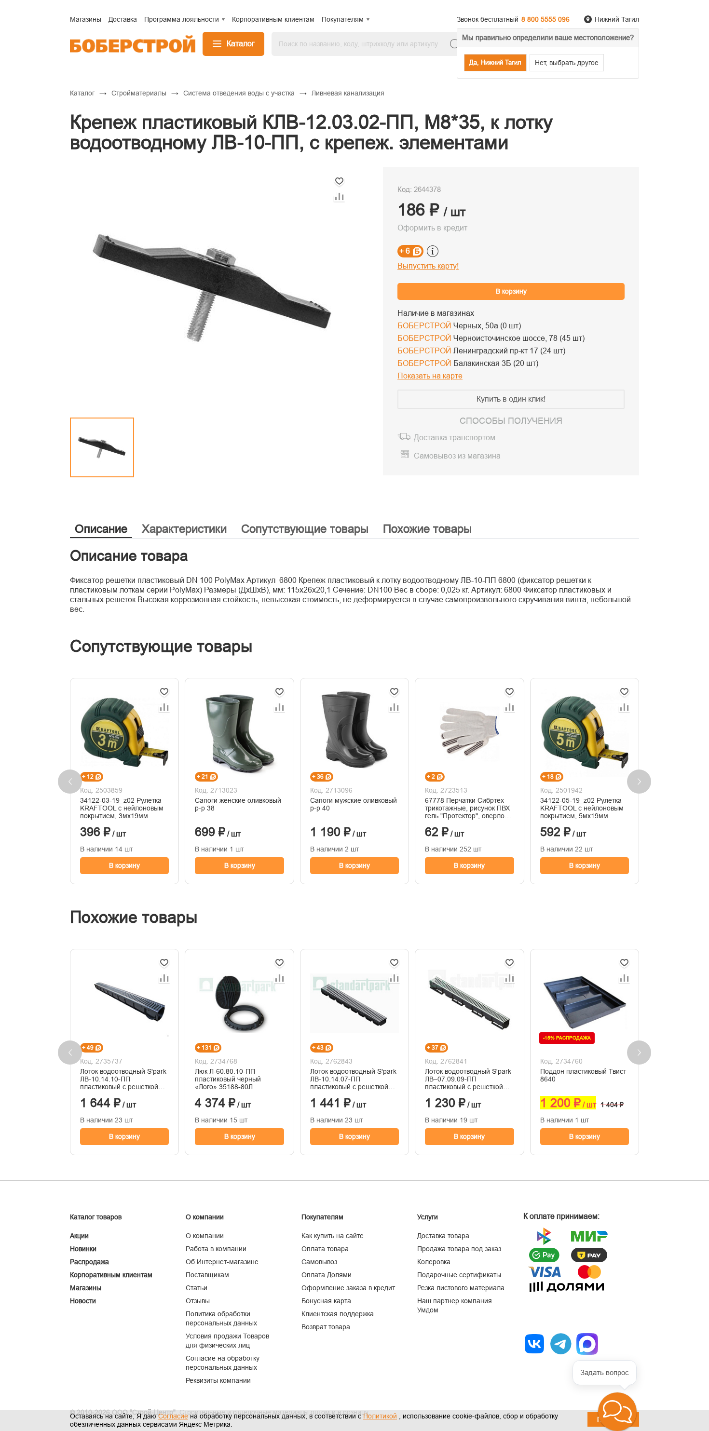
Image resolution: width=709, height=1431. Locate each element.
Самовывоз (319, 1262)
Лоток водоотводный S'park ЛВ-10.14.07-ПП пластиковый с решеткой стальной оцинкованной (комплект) (353, 1079)
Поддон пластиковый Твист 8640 (583, 1075)
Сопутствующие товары (304, 528)
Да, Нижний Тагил (495, 62)
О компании (205, 1236)
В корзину (511, 291)
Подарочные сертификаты (459, 1275)
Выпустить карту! (428, 266)
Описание (101, 528)
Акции (79, 1236)
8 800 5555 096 (545, 19)
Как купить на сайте (332, 1236)
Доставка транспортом (454, 437)
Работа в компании (216, 1249)
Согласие (173, 1416)
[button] (617, 1411)
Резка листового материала (460, 1288)
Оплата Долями (326, 1275)
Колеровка (433, 1262)
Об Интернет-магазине (222, 1262)
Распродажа (89, 1262)
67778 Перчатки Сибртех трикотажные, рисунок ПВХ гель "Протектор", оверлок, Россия (467, 808)
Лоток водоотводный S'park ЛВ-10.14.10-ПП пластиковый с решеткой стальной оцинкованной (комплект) (123, 1079)
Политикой (380, 1416)
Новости (83, 1301)
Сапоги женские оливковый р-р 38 (238, 804)
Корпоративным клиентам (111, 1275)
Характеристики (184, 528)
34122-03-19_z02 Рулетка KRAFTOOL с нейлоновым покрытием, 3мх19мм (122, 808)
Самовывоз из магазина (457, 456)
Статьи (196, 1288)
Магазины (85, 1288)
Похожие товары (427, 528)
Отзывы (198, 1301)
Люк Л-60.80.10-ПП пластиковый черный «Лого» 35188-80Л (228, 1079)
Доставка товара (443, 1236)
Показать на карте (430, 376)
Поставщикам (207, 1275)
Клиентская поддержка (337, 1314)
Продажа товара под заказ (459, 1249)
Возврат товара (325, 1327)
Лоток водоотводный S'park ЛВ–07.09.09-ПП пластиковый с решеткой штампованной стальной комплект (468, 1079)
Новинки (83, 1249)
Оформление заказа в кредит (348, 1288)
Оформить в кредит (432, 228)
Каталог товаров (96, 1217)
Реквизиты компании (218, 1380)
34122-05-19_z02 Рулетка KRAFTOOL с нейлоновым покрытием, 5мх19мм (582, 808)
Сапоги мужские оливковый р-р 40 (353, 804)
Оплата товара (325, 1249)
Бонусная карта (326, 1301)
